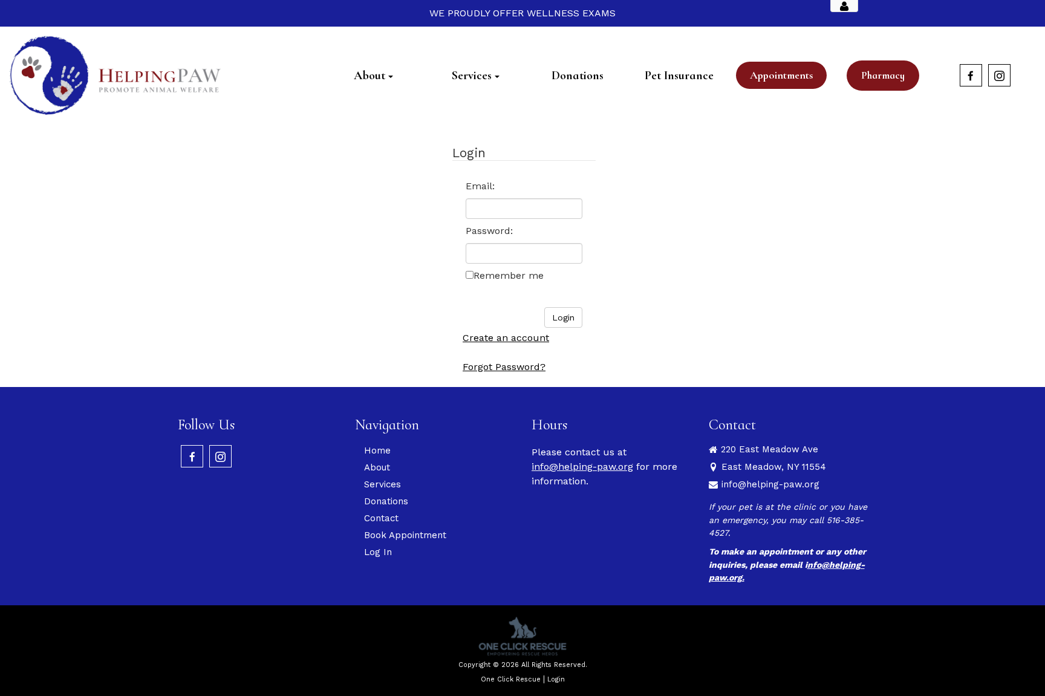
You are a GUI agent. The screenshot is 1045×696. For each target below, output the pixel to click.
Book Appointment (405, 535)
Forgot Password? (504, 366)
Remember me (509, 275)
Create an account (506, 337)
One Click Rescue (511, 679)
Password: (489, 230)
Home (377, 450)
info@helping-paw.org (582, 466)
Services (382, 484)
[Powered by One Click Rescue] (522, 636)
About (377, 467)
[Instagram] (999, 75)
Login (556, 679)
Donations (386, 501)
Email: (480, 186)
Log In (378, 552)
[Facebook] (971, 75)
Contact (381, 518)
